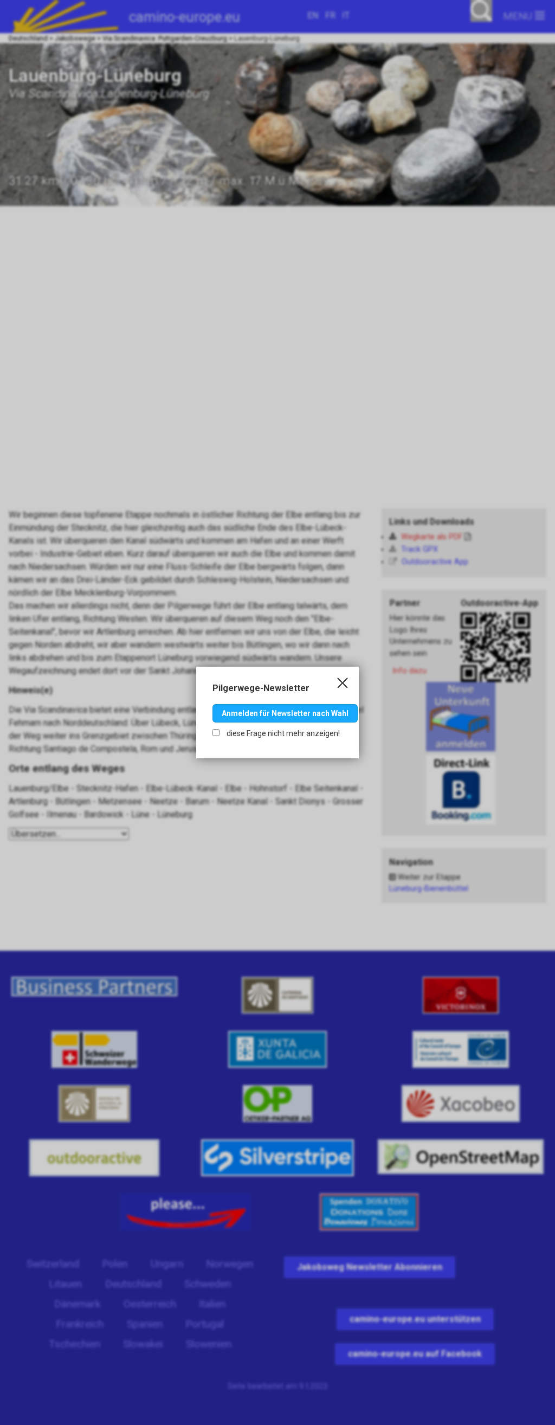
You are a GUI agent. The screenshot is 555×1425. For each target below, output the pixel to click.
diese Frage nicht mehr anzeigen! (282, 733)
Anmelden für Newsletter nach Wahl (285, 713)
